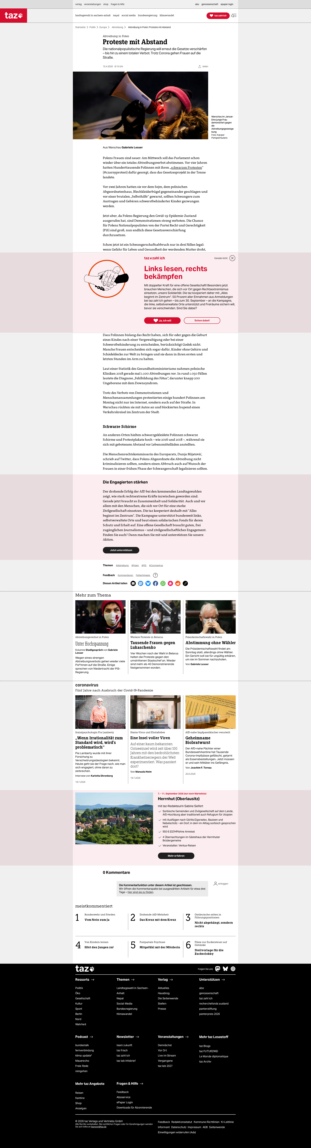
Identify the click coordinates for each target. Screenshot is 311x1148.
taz (85, 969)
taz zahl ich (206, 998)
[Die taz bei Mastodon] (217, 970)
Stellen (162, 1003)
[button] (233, 15)
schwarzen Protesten (186, 167)
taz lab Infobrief (126, 1060)
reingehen (81, 1071)
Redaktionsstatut (182, 1122)
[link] (93, 16)
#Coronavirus (156, 565)
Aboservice (123, 1097)
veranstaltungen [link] (92, 4)
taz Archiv (205, 1061)
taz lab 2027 (165, 1066)
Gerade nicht (221, 258)
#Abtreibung (122, 565)
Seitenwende (217, 1127)
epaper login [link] (227, 4)
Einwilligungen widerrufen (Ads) (177, 1132)
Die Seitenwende (168, 998)
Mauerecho (82, 1060)
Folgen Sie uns (205, 969)
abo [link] (197, 4)
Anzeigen (80, 1108)
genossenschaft (209, 993)
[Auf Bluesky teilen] (148, 583)
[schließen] (232, 258)
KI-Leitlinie (227, 1122)
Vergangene (165, 1060)
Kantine (80, 1098)
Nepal (120, 998)
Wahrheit (80, 1024)
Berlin (78, 1014)
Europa (103, 27)
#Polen (135, 565)
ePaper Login (125, 1102)
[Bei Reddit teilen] (177, 583)
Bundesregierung (127, 1008)
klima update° (83, 1055)
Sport (78, 1008)
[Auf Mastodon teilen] (140, 583)
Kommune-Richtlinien (207, 1122)
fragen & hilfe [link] (117, 4)
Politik (92, 27)
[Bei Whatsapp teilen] (163, 583)
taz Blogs (204, 1046)
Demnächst (165, 1045)
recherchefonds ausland (214, 1003)
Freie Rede (81, 1066)
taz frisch (122, 1050)
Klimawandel (124, 1014)
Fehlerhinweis (143, 575)
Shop (78, 1103)
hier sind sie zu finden (140, 892)
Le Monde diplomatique (213, 1056)
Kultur (79, 1003)
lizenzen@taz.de (98, 1126)
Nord (78, 1019)
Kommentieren (125, 575)
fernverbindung (84, 1050)
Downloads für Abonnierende (134, 1107)
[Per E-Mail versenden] (133, 583)
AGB (205, 1127)
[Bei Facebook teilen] (155, 583)
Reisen (79, 1093)
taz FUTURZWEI (208, 1051)
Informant (164, 1127)
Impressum (195, 1127)
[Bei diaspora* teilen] (170, 583)
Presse (162, 1008)
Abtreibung (117, 27)
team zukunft (124, 1045)
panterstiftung (208, 1008)
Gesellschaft (82, 998)
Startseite (80, 27)
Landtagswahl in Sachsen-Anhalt (132, 990)
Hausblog (164, 993)
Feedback (123, 1092)
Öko (77, 993)
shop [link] (105, 4)
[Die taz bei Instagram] (233, 970)
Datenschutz (179, 1127)
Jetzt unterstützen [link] (121, 550)
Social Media (124, 1003)
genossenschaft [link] (210, 4)
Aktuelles (163, 988)
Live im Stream (167, 1055)
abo (201, 988)
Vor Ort (162, 1050)
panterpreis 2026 (209, 1014)
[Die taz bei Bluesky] (225, 970)
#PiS (144, 565)
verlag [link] (78, 4)
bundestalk (82, 1045)
